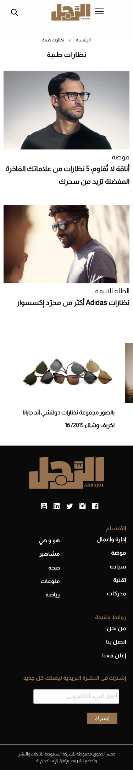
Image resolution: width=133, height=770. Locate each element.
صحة (54, 568)
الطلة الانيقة (112, 291)
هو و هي (49, 540)
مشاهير (49, 554)
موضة (120, 157)
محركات (116, 593)
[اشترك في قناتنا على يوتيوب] (44, 506)
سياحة (118, 567)
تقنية (119, 580)
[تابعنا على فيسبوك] (95, 506)
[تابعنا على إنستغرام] (82, 506)
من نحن (116, 628)
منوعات (50, 581)
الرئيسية (83, 40)
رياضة (52, 594)
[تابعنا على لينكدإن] (57, 506)
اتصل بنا (116, 642)
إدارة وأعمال (111, 539)
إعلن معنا (114, 655)
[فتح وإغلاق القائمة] (99, 12)
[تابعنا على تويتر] (69, 506)
